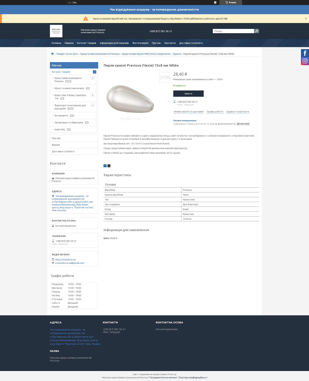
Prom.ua (172, 374)
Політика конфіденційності (193, 377)
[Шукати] (256, 31)
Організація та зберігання (69, 122)
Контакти (170, 43)
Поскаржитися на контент (163, 377)
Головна (56, 43)
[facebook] (105, 166)
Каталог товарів (61, 71)
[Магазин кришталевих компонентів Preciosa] (63, 31)
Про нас (156, 43)
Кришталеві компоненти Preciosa (99, 53)
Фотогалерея (140, 43)
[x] (108, 166)
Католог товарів (86, 43)
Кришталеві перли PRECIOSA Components (146, 53)
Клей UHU (60, 129)
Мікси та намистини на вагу (69, 88)
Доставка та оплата (191, 43)
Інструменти (61, 115)
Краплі (177, 53)
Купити (188, 93)
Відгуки (56, 144)
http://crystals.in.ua (65, 259)
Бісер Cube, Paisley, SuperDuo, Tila (71, 97)
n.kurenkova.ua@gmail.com (69, 263)
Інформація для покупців (114, 43)
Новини (69, 43)
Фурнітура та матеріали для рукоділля (70, 107)
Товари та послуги (67, 53)
